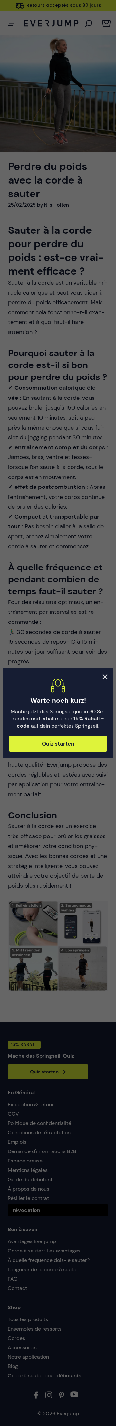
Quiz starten (58, 743)
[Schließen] (105, 676)
